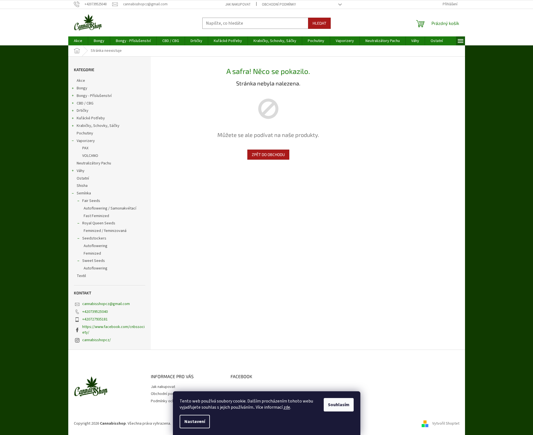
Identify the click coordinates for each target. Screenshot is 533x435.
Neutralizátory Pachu (94, 163)
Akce (81, 80)
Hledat (319, 23)
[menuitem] (78, 40)
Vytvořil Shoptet (445, 423)
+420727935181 (95, 319)
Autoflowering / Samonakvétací (110, 208)
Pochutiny (85, 133)
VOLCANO (90, 156)
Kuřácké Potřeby (91, 118)
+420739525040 (95, 312)
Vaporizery (86, 141)
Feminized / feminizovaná (105, 231)
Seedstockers (94, 238)
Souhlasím (338, 405)
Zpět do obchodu (268, 154)
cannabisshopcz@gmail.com (106, 304)
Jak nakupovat (238, 4)
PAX (85, 148)
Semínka (84, 193)
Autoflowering (95, 246)
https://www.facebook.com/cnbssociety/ (113, 329)
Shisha (82, 186)
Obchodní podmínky (279, 4)
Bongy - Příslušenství (94, 96)
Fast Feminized (96, 216)
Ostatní (83, 178)
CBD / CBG (85, 103)
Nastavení (194, 421)
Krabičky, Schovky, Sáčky (98, 126)
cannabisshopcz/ (96, 340)
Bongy (82, 88)
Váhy (80, 171)
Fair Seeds (91, 201)
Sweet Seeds (93, 261)
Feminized (92, 253)
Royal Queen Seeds (98, 223)
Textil (81, 276)
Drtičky (82, 110)
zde (286, 407)
